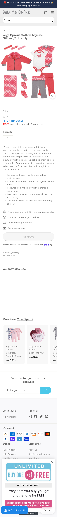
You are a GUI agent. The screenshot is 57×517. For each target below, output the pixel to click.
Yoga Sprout (25, 319)
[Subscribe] (45, 390)
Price (5, 111)
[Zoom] (52, 96)
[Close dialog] (52, 462)
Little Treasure (9, 454)
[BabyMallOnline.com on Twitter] (41, 416)
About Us (33, 450)
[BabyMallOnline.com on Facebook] (35, 416)
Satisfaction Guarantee (39, 454)
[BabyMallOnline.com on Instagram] (30, 416)
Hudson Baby (9, 450)
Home (5, 30)
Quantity (7, 131)
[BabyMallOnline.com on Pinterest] (46, 416)
